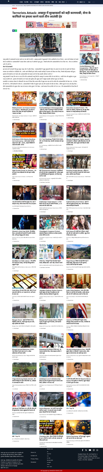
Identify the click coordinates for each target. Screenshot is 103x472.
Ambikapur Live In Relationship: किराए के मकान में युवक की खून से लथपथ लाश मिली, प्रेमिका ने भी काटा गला (51, 380)
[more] (66, 2)
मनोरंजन (14, 199)
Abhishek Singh (84, 79)
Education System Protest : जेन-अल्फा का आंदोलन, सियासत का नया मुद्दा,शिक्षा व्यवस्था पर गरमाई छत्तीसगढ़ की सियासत (77, 109)
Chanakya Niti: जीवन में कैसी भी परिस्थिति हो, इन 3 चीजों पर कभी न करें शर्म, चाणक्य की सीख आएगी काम (51, 438)
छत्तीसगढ (73, 105)
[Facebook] (77, 2)
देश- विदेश (14, 8)
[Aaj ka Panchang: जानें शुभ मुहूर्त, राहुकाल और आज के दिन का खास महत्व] (78, 427)
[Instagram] (83, 2)
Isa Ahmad (16, 388)
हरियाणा (68, 199)
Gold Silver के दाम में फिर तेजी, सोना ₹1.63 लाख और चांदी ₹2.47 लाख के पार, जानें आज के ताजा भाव (24, 292)
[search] (86, 2)
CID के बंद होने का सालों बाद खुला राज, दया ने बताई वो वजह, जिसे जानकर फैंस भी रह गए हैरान (24, 202)
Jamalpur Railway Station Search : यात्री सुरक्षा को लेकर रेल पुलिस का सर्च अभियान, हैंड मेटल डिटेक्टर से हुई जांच (51, 292)
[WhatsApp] (84, 2)
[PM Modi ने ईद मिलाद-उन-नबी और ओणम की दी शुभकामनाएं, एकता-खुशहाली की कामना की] (24, 399)
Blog (41, 168)
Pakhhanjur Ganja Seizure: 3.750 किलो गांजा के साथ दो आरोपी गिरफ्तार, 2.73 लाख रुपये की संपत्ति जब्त (50, 203)
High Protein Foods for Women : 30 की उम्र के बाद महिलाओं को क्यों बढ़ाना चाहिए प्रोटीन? (24, 172)
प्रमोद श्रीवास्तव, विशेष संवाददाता (18, 150)
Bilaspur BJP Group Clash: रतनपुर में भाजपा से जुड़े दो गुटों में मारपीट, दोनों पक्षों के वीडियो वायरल (50, 321)
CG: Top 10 (70, 408)
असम (67, 376)
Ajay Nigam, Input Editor (45, 182)
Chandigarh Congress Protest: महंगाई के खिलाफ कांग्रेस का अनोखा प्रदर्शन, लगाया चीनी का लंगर (50, 233)
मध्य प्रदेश (81, 63)
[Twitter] (79, 2)
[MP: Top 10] (24, 427)
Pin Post (69, 105)
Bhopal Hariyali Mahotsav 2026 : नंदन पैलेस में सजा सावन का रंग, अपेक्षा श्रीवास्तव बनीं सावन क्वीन (23, 351)
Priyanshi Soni (16, 208)
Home (13, 5)
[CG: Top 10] (78, 399)
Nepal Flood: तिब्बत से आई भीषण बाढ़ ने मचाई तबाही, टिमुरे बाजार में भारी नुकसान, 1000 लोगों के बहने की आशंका (77, 262)
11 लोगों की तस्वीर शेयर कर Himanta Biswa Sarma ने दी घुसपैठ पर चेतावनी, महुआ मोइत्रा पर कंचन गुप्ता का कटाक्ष (78, 380)
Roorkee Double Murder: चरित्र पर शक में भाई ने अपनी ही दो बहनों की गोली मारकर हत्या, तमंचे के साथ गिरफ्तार (78, 172)
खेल (40, 136)
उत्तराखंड (68, 136)
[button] (13, 30)
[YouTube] (81, 2)
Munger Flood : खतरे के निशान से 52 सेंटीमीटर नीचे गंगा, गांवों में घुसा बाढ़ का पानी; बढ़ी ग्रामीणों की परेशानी (23, 321)
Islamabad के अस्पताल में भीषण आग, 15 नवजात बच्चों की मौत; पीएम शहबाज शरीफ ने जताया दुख (50, 351)
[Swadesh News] (12, 2)
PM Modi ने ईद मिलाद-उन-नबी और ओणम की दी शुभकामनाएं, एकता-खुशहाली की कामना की (24, 409)
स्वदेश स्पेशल (14, 105)
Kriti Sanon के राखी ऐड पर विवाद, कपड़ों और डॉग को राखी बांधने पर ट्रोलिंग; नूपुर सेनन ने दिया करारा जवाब (78, 233)
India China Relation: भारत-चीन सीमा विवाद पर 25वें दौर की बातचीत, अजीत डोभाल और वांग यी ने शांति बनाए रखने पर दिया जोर (77, 292)
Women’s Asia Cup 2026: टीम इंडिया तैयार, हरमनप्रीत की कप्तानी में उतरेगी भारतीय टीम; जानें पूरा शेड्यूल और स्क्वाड (23, 233)
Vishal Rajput (70, 150)
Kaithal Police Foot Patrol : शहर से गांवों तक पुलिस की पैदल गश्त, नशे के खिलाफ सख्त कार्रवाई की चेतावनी (77, 203)
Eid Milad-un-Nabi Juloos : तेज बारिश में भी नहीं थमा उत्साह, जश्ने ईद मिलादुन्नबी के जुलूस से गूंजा (24, 262)
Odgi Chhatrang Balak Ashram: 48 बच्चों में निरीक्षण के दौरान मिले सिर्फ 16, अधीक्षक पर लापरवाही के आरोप (24, 380)
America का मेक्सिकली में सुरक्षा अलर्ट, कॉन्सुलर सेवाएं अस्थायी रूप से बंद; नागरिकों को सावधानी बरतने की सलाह (78, 321)
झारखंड (14, 258)
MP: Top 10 (16, 436)
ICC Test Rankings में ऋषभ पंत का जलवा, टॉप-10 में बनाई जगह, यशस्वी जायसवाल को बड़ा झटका (51, 141)
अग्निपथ (19, 136)
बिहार (13, 317)
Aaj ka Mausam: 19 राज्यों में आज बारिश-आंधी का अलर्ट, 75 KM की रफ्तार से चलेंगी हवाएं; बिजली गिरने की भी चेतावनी (51, 410)
